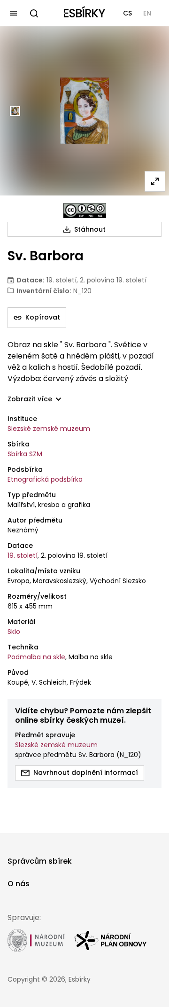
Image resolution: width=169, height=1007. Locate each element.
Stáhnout (90, 229)
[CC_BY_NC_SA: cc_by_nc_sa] (84, 210)
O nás (19, 883)
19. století (23, 555)
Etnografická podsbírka (45, 479)
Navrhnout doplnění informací (85, 772)
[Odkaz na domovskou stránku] (84, 13)
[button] (127, 13)
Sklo (14, 631)
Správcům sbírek (40, 861)
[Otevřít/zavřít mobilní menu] (13, 13)
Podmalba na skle (36, 657)
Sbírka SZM (25, 454)
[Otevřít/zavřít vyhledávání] (33, 13)
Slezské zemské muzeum (49, 428)
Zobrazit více (30, 399)
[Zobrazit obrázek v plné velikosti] (155, 181)
